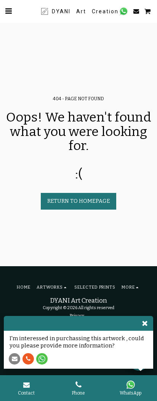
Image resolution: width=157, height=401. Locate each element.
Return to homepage (78, 201)
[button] (8, 11)
